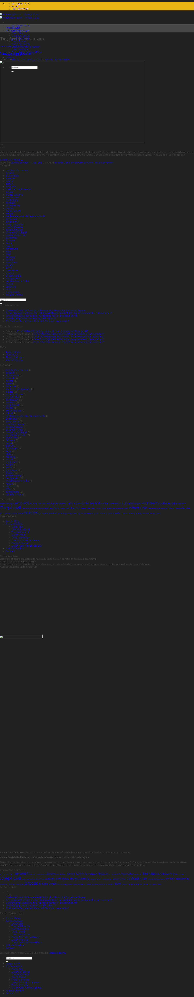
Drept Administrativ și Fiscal (26, 545)
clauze (9, 192)
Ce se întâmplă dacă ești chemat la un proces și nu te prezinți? (52, 331)
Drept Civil (17, 33)
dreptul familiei (14, 227)
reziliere (95, 514)
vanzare (88, 162)
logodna (10, 257)
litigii (8, 254)
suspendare (12, 292)
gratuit (9, 246)
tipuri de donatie (73, 162)
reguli (9, 284)
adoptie (10, 173)
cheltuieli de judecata (18, 189)
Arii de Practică (14, 524)
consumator (13, 197)
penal (9, 267)
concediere (113, 504)
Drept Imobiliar (20, 49)
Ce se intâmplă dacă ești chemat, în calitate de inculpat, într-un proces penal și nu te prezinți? (59, 313)
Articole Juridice (15, 548)
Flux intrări (12, 354)
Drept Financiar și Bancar (25, 46)
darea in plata (13, 211)
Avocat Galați (13, 521)
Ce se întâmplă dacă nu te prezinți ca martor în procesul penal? (42, 315)
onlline (9, 265)
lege (8, 251)
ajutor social (12, 175)
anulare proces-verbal (38, 504)
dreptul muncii (14, 229)
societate (11, 286)
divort (177, 504)
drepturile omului (16, 235)
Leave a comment (104, 162)
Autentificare (13, 352)
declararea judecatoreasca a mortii (25, 216)
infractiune (12, 248)
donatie (58, 162)
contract (9, 46)
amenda (10, 178)
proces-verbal (13, 275)
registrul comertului (17, 281)
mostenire (11, 262)
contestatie (12, 200)
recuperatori (13, 278)
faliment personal (116, 509)
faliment (10, 240)
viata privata (156, 514)
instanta (151, 509)
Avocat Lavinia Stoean (57, 59)
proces (9, 273)
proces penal (62, 514)
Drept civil (16, 46)
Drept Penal (18, 535)
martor (163, 509)
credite (10, 208)
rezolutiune (103, 514)
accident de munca (17, 170)
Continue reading (11, 160)
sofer (8, 289)
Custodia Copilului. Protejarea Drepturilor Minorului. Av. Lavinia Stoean (46, 310)
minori (9, 259)
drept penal (12, 221)
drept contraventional (29, 509)
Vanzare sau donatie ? (17, 53)
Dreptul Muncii (20, 532)
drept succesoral (15, 224)
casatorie (11, 186)
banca (9, 184)
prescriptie (12, 270)
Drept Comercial (20, 44)
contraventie (13, 205)
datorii (9, 213)
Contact (10, 57)
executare (11, 238)
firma (9, 243)
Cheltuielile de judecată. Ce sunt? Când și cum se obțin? (37, 321)
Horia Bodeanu (57, 953)
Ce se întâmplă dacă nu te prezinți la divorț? (31, 318)
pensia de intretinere (7, 514)
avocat (2, 46)
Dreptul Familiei (20, 529)
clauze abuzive (14, 194)
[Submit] (1, 303)
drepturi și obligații (16, 232)
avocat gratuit (61, 504)
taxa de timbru (14, 294)
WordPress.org (14, 360)
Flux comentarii (14, 357)
